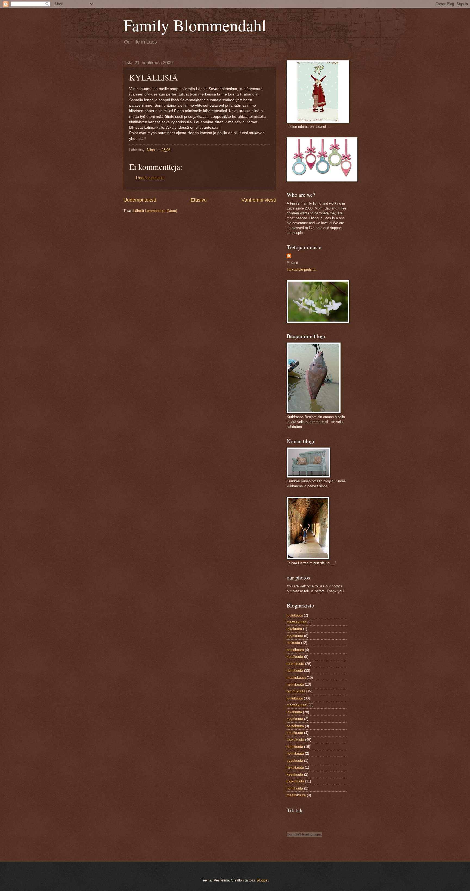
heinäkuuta (295, 650)
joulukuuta (295, 615)
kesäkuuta (295, 657)
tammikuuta (296, 691)
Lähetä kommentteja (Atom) (155, 211)
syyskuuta (295, 636)
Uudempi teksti (139, 200)
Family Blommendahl (194, 25)
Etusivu (199, 200)
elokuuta (293, 643)
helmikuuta (295, 684)
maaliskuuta (296, 678)
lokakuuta (294, 629)
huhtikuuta (295, 670)
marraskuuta (296, 622)
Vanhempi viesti (259, 200)
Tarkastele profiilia (301, 269)
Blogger (262, 880)
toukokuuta (295, 664)
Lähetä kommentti (150, 178)
